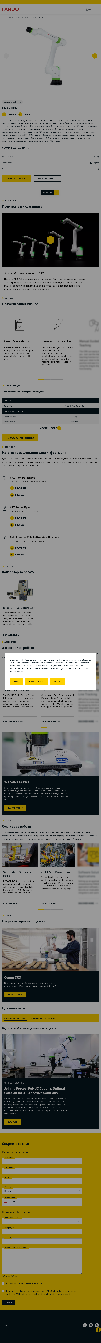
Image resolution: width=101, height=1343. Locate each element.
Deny (16, 681)
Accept (57, 681)
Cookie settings (36, 681)
